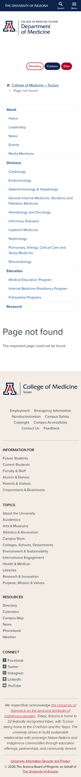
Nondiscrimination (26, 416)
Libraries (9, 570)
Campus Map (13, 618)
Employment (20, 410)
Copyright (21, 422)
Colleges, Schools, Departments (28, 545)
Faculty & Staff (14, 471)
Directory (35, 66)
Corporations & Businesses (24, 490)
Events (14, 145)
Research (14, 306)
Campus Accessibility (50, 422)
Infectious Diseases (24, 221)
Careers (52, 66)
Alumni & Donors (16, 477)
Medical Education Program (30, 280)
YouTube (14, 686)
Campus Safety (57, 416)
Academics (11, 519)
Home (13, 118)
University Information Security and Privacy (40, 761)
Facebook (15, 660)
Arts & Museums (15, 526)
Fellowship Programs (25, 297)
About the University (19, 513)
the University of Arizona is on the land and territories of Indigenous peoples (40, 710)
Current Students (16, 464)
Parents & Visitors (17, 483)
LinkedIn (14, 679)
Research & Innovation (20, 576)
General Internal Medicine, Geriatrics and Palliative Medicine (41, 201)
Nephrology (18, 239)
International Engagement (23, 557)
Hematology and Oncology (30, 212)
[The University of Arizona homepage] (26, 5)
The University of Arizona (40, 771)
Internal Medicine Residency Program (38, 288)
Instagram (15, 673)
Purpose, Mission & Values (23, 583)
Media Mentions (21, 153)
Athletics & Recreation (20, 532)
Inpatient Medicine (23, 230)
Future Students (15, 458)
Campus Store (14, 538)
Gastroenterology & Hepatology (33, 189)
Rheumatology (20, 262)
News (13, 136)
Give (66, 66)
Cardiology (17, 171)
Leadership (17, 127)
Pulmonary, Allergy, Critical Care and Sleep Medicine (37, 250)
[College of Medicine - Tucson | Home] (40, 388)
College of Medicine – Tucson (35, 85)
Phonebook (12, 631)
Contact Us (30, 428)
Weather (9, 637)
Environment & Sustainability (25, 551)
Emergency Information (52, 410)
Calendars (11, 612)
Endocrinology (20, 180)
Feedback (51, 428)
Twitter (13, 667)
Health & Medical (16, 564)
